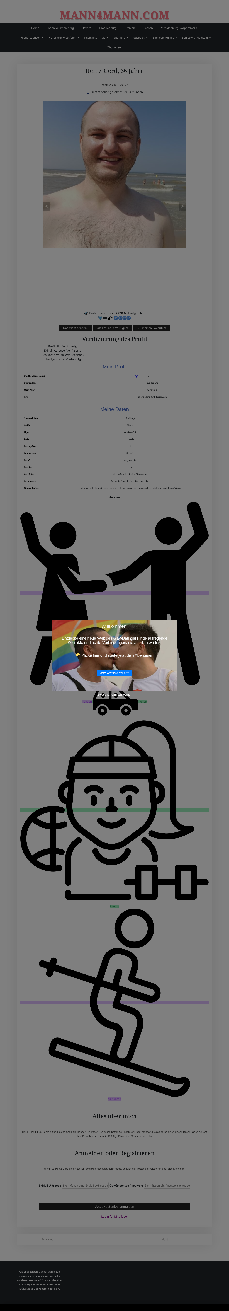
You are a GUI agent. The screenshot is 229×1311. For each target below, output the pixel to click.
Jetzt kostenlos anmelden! (114, 673)
